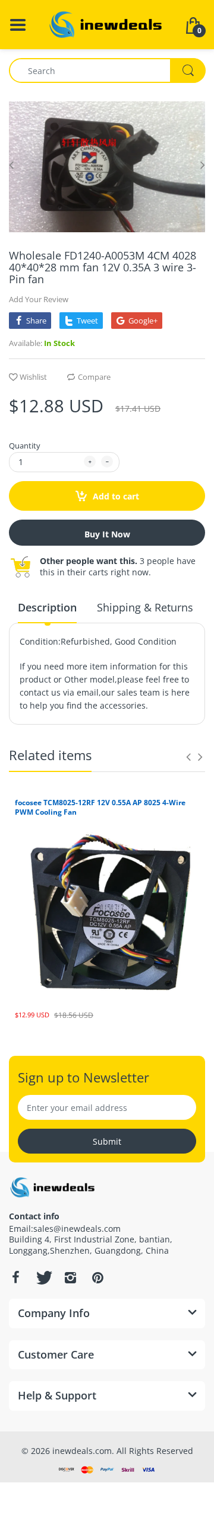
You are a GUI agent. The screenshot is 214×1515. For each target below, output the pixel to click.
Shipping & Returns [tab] (145, 607)
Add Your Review (38, 299)
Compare (94, 376)
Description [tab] (47, 607)
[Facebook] (15, 1277)
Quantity (24, 445)
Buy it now (107, 534)
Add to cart (114, 496)
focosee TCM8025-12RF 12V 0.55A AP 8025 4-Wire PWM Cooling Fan (100, 807)
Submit (107, 1141)
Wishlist (33, 376)
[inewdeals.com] (107, 23)
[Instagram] (70, 1277)
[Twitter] (42, 1277)
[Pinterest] (97, 1277)
